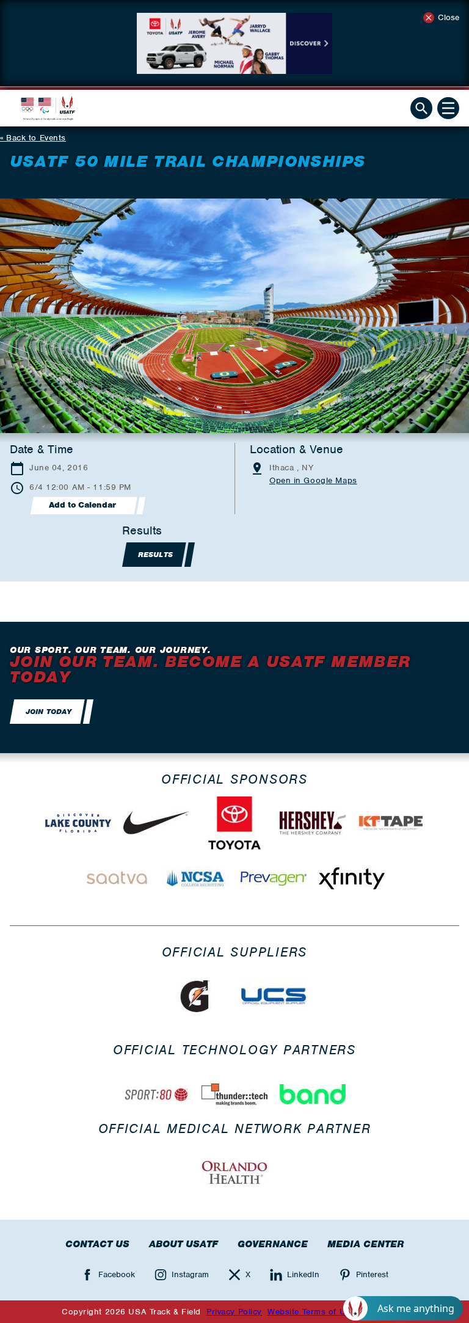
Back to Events (36, 138)
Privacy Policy (234, 1312)
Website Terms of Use (311, 1312)
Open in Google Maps (313, 480)
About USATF (183, 1244)
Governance (273, 1244)
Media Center (365, 1244)
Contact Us (97, 1244)
